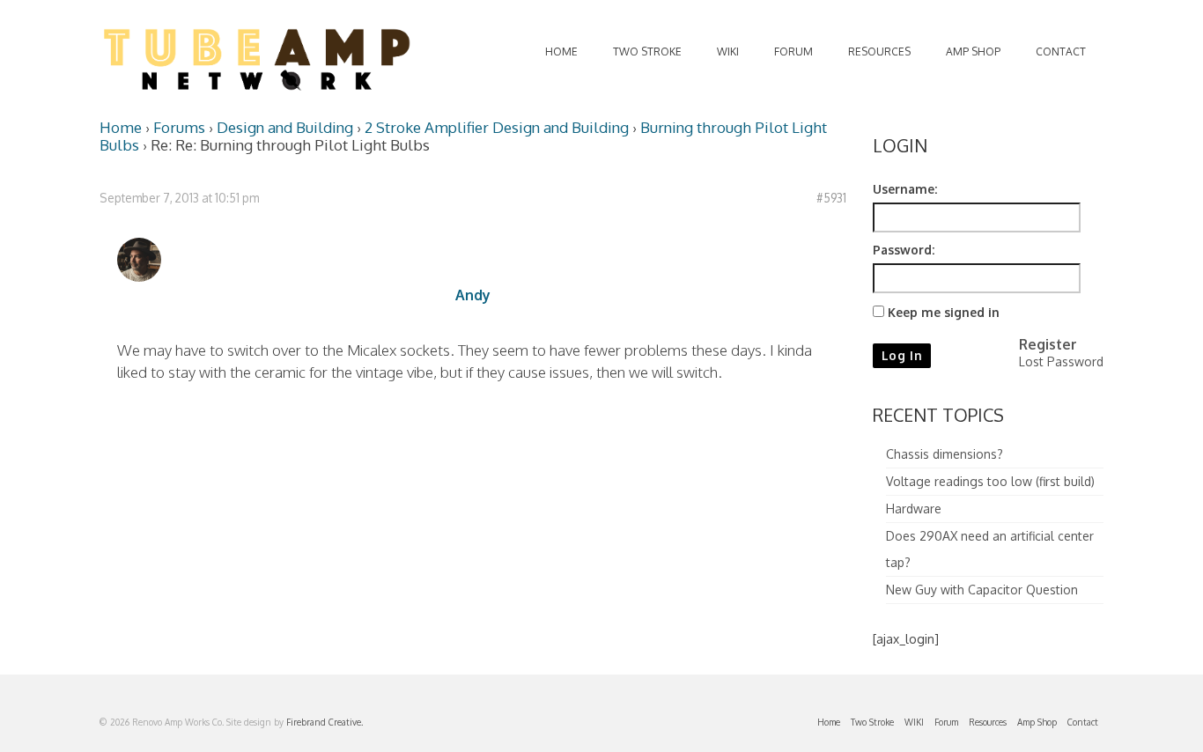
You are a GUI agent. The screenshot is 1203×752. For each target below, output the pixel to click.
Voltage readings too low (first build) (990, 481)
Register (1048, 344)
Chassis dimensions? (944, 453)
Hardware (913, 508)
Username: (905, 188)
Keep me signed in (944, 312)
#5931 (831, 197)
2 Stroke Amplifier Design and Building (497, 127)
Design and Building (285, 127)
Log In (902, 355)
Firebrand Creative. (324, 722)
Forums (179, 127)
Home (121, 127)
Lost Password (1061, 361)
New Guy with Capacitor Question (982, 589)
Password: (903, 249)
